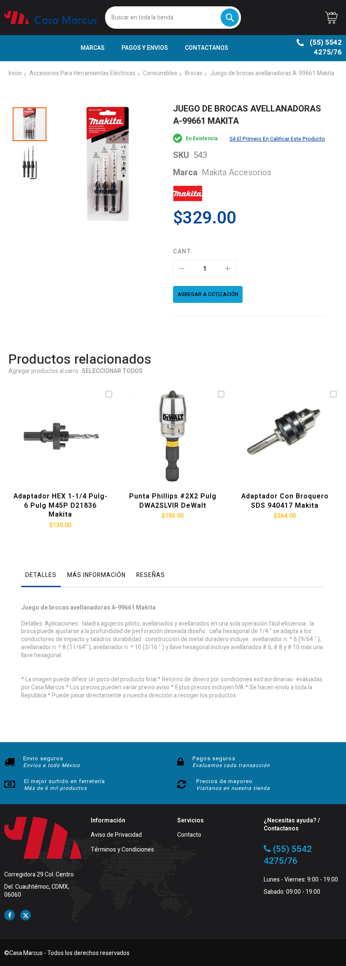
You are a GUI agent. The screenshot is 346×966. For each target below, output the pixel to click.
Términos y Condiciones (122, 850)
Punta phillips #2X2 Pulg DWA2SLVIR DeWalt (172, 501)
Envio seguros (43, 758)
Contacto (189, 835)
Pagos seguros (213, 758)
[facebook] (9, 915)
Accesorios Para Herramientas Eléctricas (82, 73)
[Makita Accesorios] (188, 193)
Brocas (194, 73)
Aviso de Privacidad (116, 835)
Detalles (41, 575)
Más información (96, 575)
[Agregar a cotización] (58, 446)
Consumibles (160, 73)
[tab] (41, 577)
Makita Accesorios (236, 172)
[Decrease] (181, 268)
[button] (29, 160)
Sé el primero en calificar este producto (277, 139)
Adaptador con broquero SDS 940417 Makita (285, 501)
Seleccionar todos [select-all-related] (112, 371)
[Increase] (227, 268)
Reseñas (150, 575)
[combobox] (173, 17)
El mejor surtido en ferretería (64, 781)
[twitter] (25, 915)
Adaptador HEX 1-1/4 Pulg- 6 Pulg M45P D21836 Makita (61, 505)
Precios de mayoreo (224, 781)
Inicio (15, 73)
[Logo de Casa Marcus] (50, 17)
